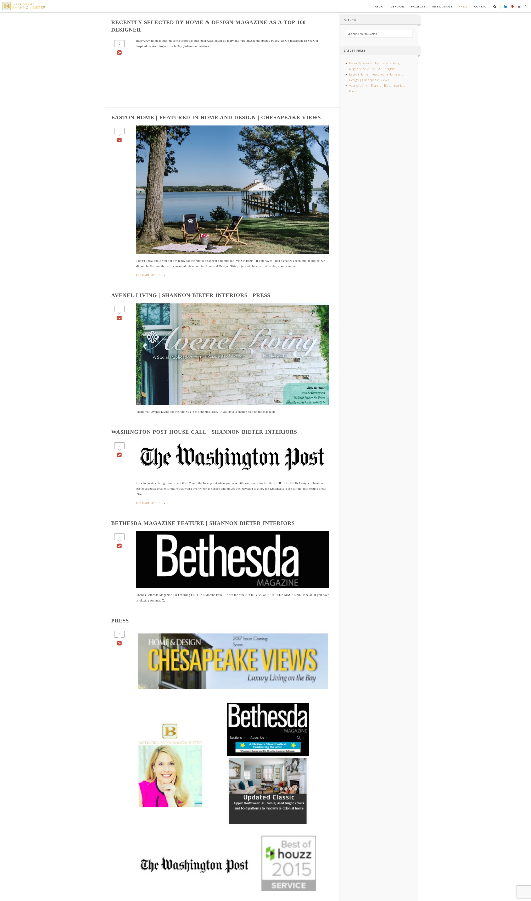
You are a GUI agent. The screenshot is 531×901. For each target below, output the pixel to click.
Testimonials (442, 6)
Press (463, 6)
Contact (481, 6)
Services (398, 6)
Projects (418, 6)
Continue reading (151, 275)
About (380, 6)
